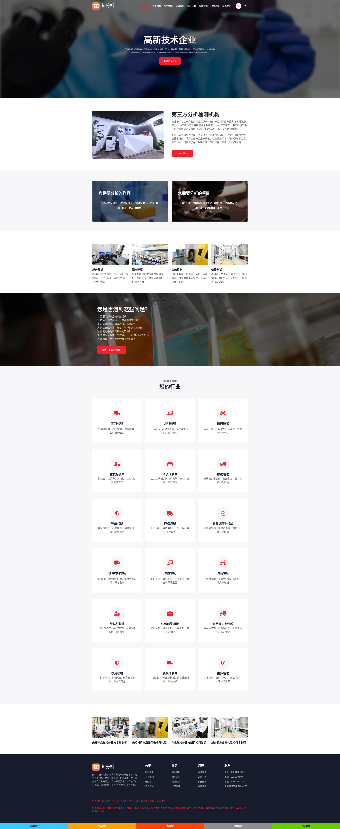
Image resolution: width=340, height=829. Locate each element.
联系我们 (226, 6)
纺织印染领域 (170, 624)
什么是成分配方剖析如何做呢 (189, 742)
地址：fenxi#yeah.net (234, 782)
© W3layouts (98, 801)
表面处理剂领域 (223, 523)
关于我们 (156, 6)
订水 (189, 808)
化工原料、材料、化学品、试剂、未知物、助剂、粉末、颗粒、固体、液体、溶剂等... (130, 205)
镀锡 (208, 808)
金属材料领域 (117, 573)
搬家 (99, 808)
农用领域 (117, 673)
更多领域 (223, 673)
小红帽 (129, 808)
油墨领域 (170, 573)
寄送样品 (202, 777)
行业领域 (149, 786)
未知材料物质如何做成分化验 (149, 742)
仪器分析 (202, 782)
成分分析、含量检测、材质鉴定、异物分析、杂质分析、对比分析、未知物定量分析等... (209, 205)
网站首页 (145, 6)
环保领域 (170, 523)
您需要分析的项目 (194, 193)
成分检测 (127, 801)
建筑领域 (117, 523)
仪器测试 (215, 6)
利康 (94, 808)
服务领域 (168, 6)
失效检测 (203, 6)
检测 (155, 808)
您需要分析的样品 (115, 193)
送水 (184, 808)
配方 (170, 808)
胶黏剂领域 (117, 624)
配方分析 (118, 801)
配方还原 (191, 6)
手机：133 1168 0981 (234, 772)
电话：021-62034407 (234, 777)
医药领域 (223, 423)
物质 (179, 808)
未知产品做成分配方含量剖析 (109, 742)
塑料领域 (117, 423)
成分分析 (180, 6)
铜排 (123, 808)
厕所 (102, 811)
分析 (113, 808)
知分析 (107, 5)
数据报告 (202, 786)
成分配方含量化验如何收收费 (228, 742)
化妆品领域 (117, 474)
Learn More (170, 61)
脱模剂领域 (170, 673)
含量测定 (145, 801)
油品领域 (223, 573)
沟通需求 (202, 772)
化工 (237, 808)
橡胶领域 (223, 474)
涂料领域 (170, 423)
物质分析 (154, 801)
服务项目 (149, 782)
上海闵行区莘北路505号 (235, 786)
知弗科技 (163, 801)
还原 (104, 808)
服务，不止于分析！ (111, 350)
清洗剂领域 (170, 474)
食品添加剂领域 (223, 624)
